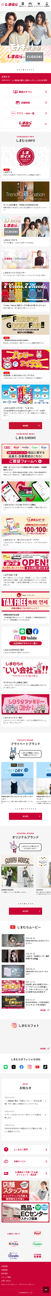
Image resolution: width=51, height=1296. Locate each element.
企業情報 (4, 1266)
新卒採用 (4, 1273)
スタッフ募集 (6, 1277)
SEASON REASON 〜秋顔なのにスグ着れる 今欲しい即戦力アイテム (23, 1130)
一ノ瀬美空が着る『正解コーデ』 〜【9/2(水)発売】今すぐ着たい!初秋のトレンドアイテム (30, 80)
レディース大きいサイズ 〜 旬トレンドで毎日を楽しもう (23, 1116)
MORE (25, 816)
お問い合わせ (6, 1280)
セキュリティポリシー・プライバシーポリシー (18, 1284)
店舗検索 (4, 1270)
